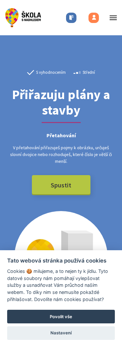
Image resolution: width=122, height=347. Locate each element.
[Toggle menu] (111, 17)
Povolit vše (61, 316)
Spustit (61, 185)
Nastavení (61, 332)
